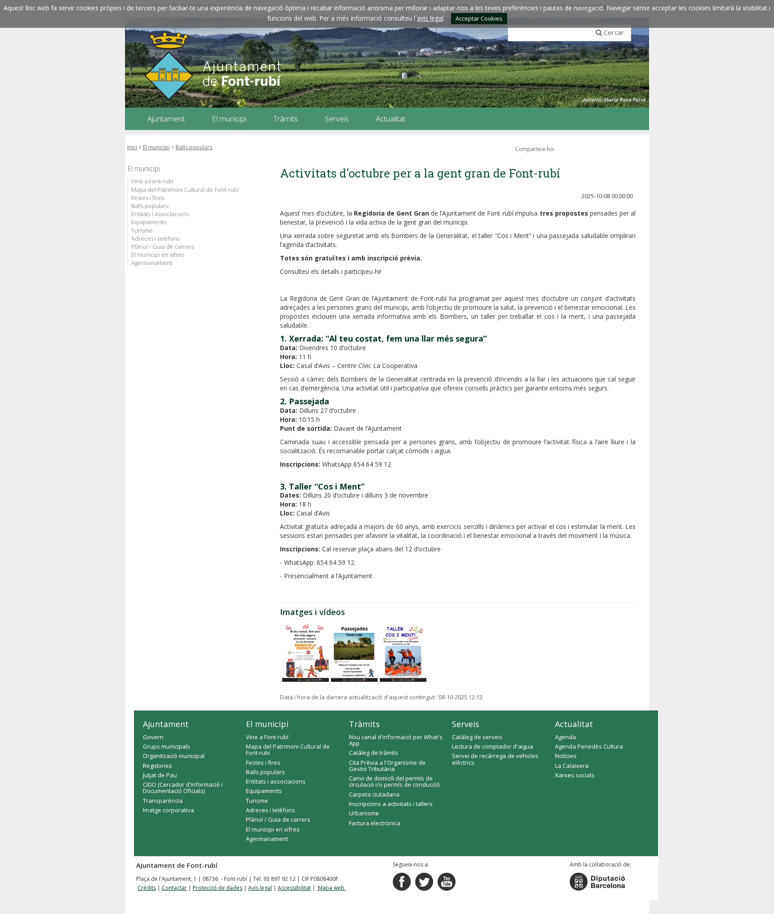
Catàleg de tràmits (373, 753)
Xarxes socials (574, 775)
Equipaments (148, 222)
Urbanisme (364, 813)
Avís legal (260, 888)
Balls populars (194, 147)
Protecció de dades (217, 888)
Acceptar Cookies (479, 18)
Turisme (142, 230)
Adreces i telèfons (155, 238)
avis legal (430, 18)
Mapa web (331, 888)
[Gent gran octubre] (305, 653)
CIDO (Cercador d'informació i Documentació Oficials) (183, 787)
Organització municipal (174, 756)
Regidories (157, 766)
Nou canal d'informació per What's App (396, 740)
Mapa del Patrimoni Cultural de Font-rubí (185, 190)
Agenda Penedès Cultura (589, 746)
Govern (153, 737)
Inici (132, 147)
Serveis (465, 724)
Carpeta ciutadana (374, 794)
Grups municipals (166, 746)
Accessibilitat (294, 888)
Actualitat (574, 724)
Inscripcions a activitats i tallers (391, 804)
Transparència (163, 801)
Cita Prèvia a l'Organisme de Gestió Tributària (387, 765)
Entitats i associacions (160, 214)
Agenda (565, 737)
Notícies (565, 756)
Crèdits (147, 888)
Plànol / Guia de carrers (162, 247)
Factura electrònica (374, 823)
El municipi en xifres (157, 255)
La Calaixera (572, 766)
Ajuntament (166, 724)
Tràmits (364, 724)
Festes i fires (147, 198)
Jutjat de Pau (160, 775)
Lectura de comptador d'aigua (492, 746)
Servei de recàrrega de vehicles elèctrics (495, 759)
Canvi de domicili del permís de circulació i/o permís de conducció (394, 781)
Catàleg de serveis (477, 737)
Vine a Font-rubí (152, 181)
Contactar (174, 888)
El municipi (156, 147)
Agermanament (151, 263)
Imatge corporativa (168, 810)
